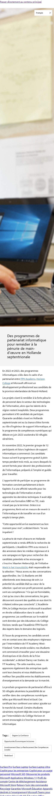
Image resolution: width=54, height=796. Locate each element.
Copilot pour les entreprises (14, 770)
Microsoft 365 (18, 774)
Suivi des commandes (36, 785)
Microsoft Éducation (31, 788)
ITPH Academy (27, 378)
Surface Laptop (20, 766)
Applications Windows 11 (23, 777)
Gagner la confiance (20, 735)
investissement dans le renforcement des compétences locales (26, 748)
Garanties (16, 788)
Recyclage (5, 788)
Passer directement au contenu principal (21, 1)
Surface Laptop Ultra (39, 766)
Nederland (8, 755)
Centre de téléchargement (21, 781)
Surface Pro (6, 766)
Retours (21, 785)
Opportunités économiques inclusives (19, 741)
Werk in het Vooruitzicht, (15, 567)
